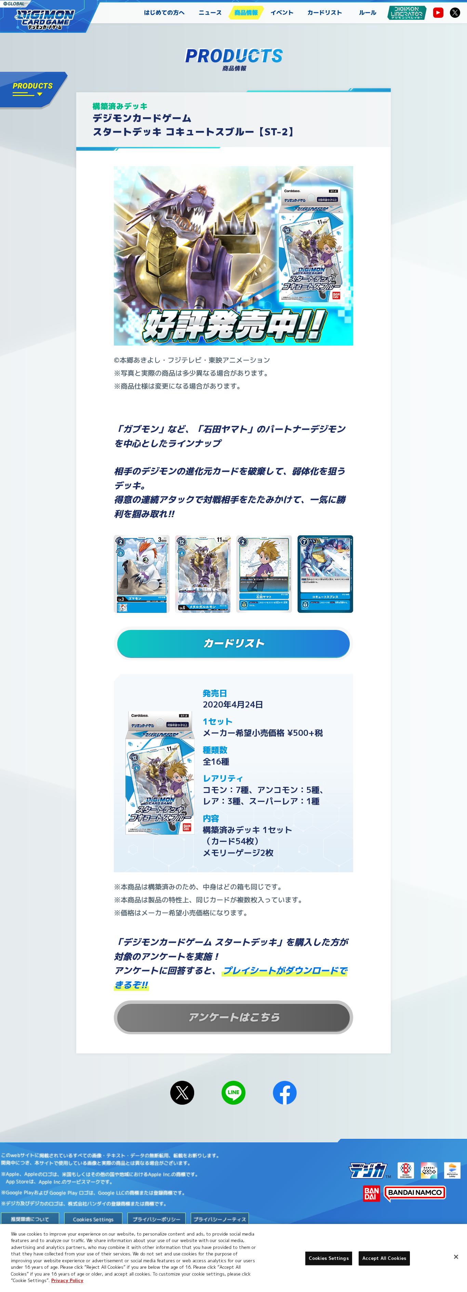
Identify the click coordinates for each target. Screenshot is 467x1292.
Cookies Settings (329, 1258)
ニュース (210, 12)
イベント (282, 12)
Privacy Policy (67, 1280)
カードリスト (324, 12)
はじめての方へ (164, 12)
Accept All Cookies (384, 1258)
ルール (367, 12)
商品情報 (246, 12)
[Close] (456, 1256)
